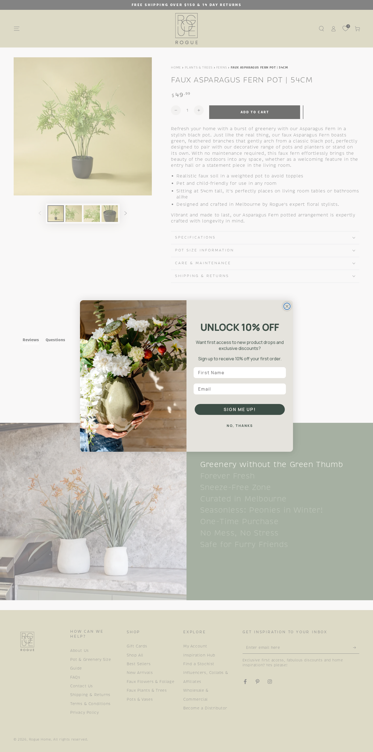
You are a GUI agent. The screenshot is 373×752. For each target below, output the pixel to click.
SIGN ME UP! (240, 409)
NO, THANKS (240, 425)
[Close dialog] (287, 306)
